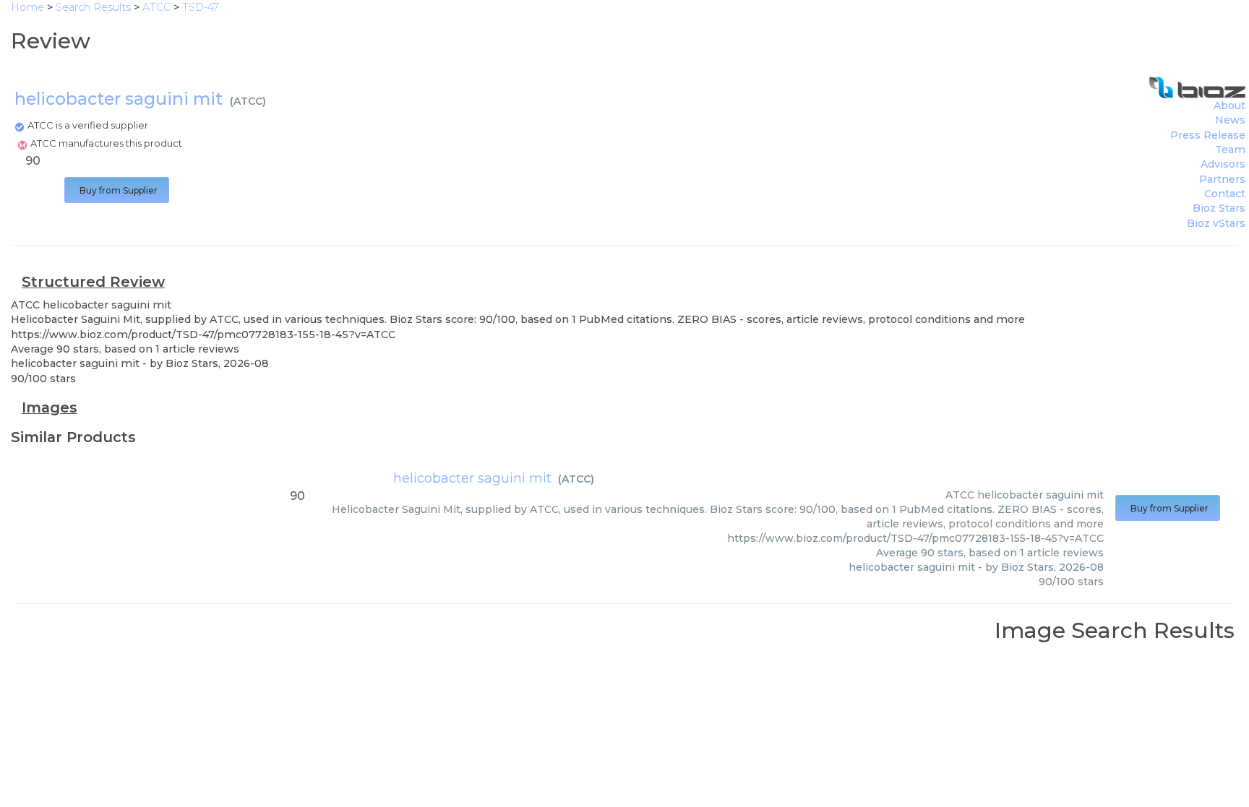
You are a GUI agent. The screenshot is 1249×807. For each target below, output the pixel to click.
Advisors (1223, 164)
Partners (1222, 179)
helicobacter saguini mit (472, 478)
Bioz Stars (1219, 208)
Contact (1224, 193)
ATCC (247, 101)
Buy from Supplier (117, 190)
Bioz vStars (1216, 223)
